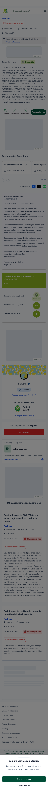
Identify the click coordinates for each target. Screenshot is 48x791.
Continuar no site (24, 786)
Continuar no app (24, 779)
